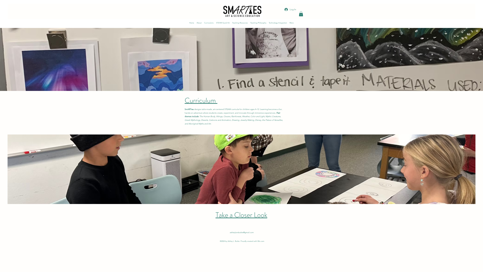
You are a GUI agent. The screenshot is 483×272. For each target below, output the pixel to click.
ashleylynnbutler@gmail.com (242, 232)
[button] (301, 13)
